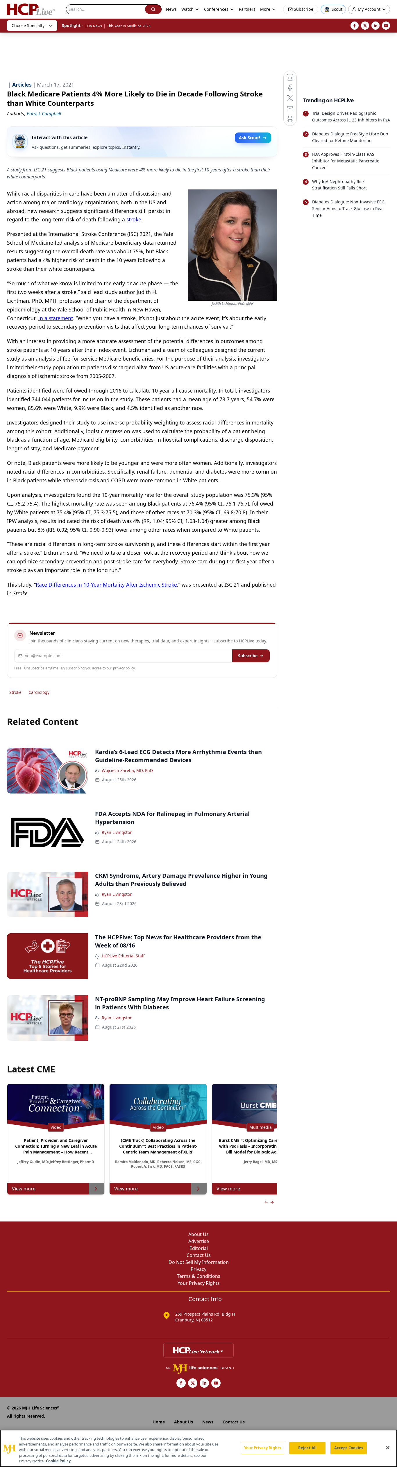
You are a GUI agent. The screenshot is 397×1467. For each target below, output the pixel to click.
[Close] (387, 1447)
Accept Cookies (348, 1447)
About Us (198, 1234)
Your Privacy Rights (199, 1283)
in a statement (55, 318)
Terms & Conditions (198, 1276)
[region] (198, 1448)
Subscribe (247, 655)
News (171, 9)
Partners (247, 9)
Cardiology (38, 692)
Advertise (198, 1241)
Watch (187, 9)
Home (159, 1422)
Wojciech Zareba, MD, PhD (127, 770)
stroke (133, 219)
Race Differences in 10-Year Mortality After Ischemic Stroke (106, 584)
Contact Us (199, 1255)
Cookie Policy (58, 1461)
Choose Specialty (28, 25)
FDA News (93, 26)
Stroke (15, 692)
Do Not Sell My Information (199, 1262)
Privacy (198, 1269)
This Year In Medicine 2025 (129, 26)
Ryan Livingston (117, 832)
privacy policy (124, 668)
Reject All (307, 1447)
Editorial (198, 1248)
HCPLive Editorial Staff (123, 956)
